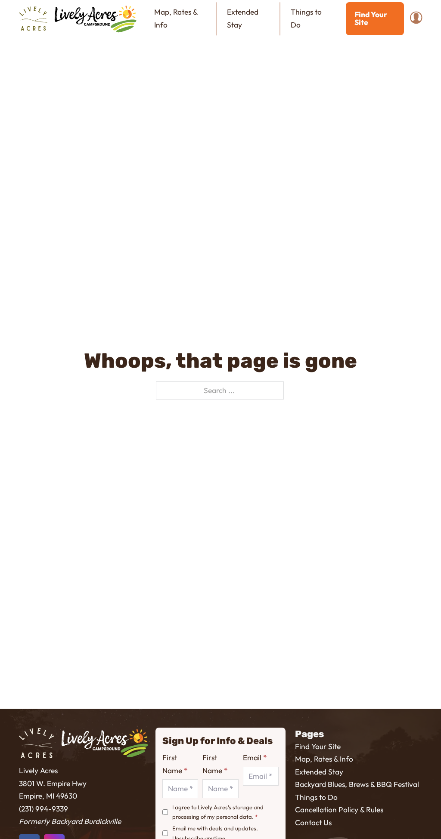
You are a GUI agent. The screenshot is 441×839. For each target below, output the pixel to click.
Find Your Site (370, 18)
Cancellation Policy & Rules (339, 809)
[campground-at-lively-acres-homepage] (95, 18)
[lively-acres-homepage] (33, 18)
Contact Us (313, 822)
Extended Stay (242, 18)
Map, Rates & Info (175, 18)
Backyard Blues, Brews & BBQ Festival (357, 784)
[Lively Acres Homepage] (36, 743)
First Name (174, 764)
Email (255, 757)
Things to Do (306, 18)
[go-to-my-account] (416, 18)
